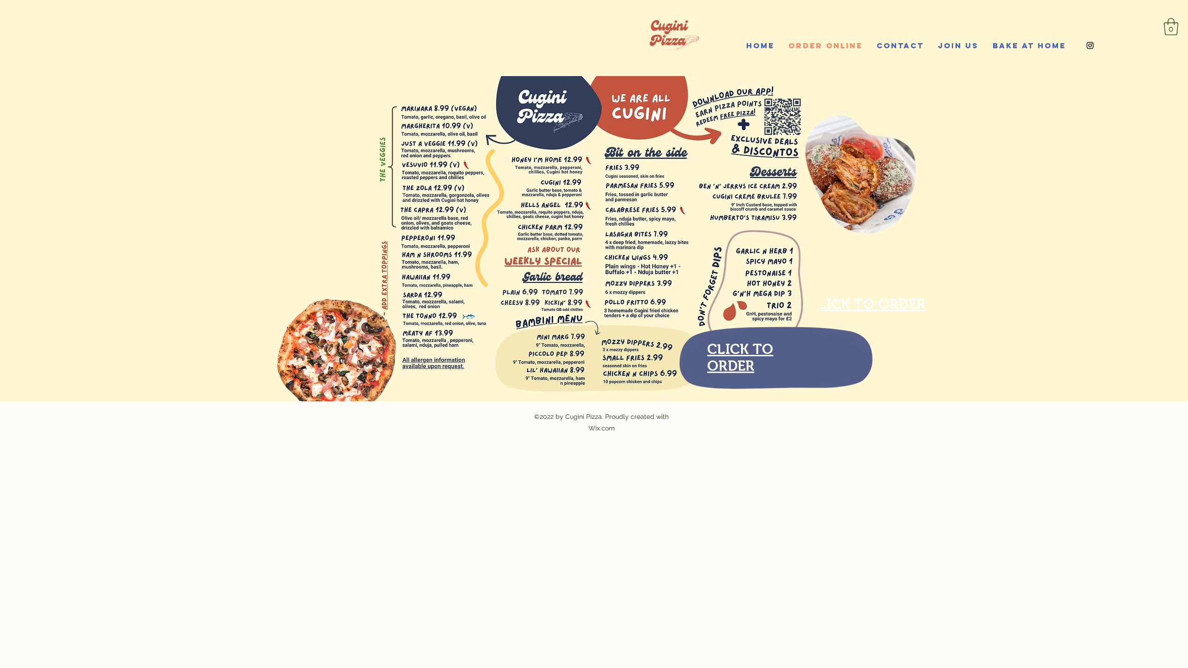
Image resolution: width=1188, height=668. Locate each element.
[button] (1171, 26)
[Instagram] (1090, 45)
